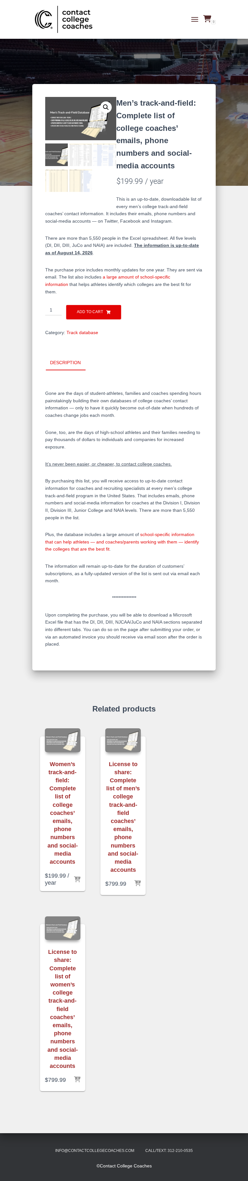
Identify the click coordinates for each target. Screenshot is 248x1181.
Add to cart (90, 312)
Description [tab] (65, 362)
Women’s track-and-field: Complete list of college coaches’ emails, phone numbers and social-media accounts (62, 813)
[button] (106, 107)
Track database (82, 332)
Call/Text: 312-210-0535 (169, 1150)
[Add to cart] (77, 880)
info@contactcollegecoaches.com (94, 1150)
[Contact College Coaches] (66, 19)
